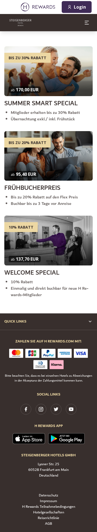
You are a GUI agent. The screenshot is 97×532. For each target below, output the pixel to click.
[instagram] (41, 409)
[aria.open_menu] (87, 22)
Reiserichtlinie (48, 518)
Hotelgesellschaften (48, 512)
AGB (48, 524)
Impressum (48, 501)
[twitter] (56, 409)
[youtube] (71, 409)
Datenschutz (48, 495)
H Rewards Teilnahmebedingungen (48, 507)
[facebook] (25, 409)
